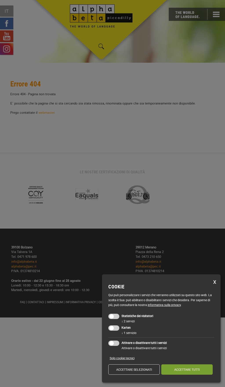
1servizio (129, 333)
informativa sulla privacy (164, 305)
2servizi (128, 321)
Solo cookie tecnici (122, 358)
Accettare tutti (187, 369)
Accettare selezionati (134, 369)
